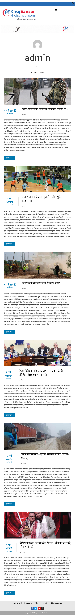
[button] (55, 10)
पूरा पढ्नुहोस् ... (9, 158)
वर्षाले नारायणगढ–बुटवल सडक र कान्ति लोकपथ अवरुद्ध (45, 456)
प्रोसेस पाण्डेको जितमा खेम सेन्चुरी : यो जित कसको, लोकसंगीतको (45, 545)
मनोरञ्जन (23, 552)
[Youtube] (39, 608)
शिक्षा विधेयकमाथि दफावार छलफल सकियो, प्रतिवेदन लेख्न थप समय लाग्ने (41, 373)
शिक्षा (22, 380)
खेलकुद (25, 206)
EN (70, 3)
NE (73, 3)
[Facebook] (32, 608)
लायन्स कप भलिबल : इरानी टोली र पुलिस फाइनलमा (42, 199)
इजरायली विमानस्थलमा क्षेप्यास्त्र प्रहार (41, 283)
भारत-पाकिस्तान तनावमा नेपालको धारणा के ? (45, 109)
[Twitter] (35, 608)
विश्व (25, 114)
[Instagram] (42, 608)
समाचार (24, 463)
